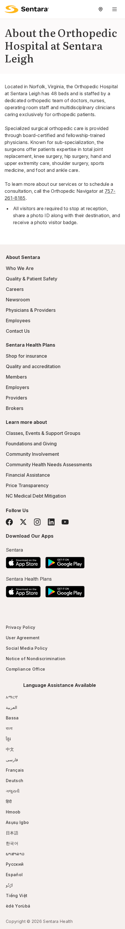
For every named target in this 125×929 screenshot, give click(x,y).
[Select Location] (100, 9)
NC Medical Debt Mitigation (36, 496)
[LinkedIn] (51, 521)
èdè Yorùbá (18, 905)
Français (15, 770)
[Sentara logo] (27, 9)
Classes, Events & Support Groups (43, 433)
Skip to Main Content (8, 8)
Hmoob (13, 811)
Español (14, 874)
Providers (16, 398)
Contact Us (18, 331)
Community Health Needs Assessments (49, 464)
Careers (15, 289)
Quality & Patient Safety (31, 279)
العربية (11, 707)
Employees (18, 320)
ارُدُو (9, 885)
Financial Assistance (28, 475)
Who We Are (20, 268)
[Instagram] (37, 521)
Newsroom (18, 300)
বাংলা (9, 728)
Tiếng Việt (16, 895)
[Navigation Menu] (114, 9)
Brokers (14, 408)
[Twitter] (23, 521)
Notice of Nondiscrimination (36, 658)
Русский (15, 864)
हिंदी (9, 801)
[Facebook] (9, 521)
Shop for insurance (26, 356)
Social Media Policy (26, 648)
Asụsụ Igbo (17, 822)
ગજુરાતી (12, 790)
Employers (17, 387)
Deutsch (14, 780)
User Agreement (23, 637)
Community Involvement (32, 454)
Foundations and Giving (31, 444)
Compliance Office (25, 669)
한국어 (12, 843)
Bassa (12, 717)
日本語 (12, 832)
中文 (10, 749)
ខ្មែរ (8, 738)
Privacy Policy (20, 627)
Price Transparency (27, 485)
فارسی (12, 759)
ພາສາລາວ (15, 853)
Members (16, 377)
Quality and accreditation (33, 366)
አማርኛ (12, 696)
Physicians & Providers (31, 310)
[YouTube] (65, 522)
